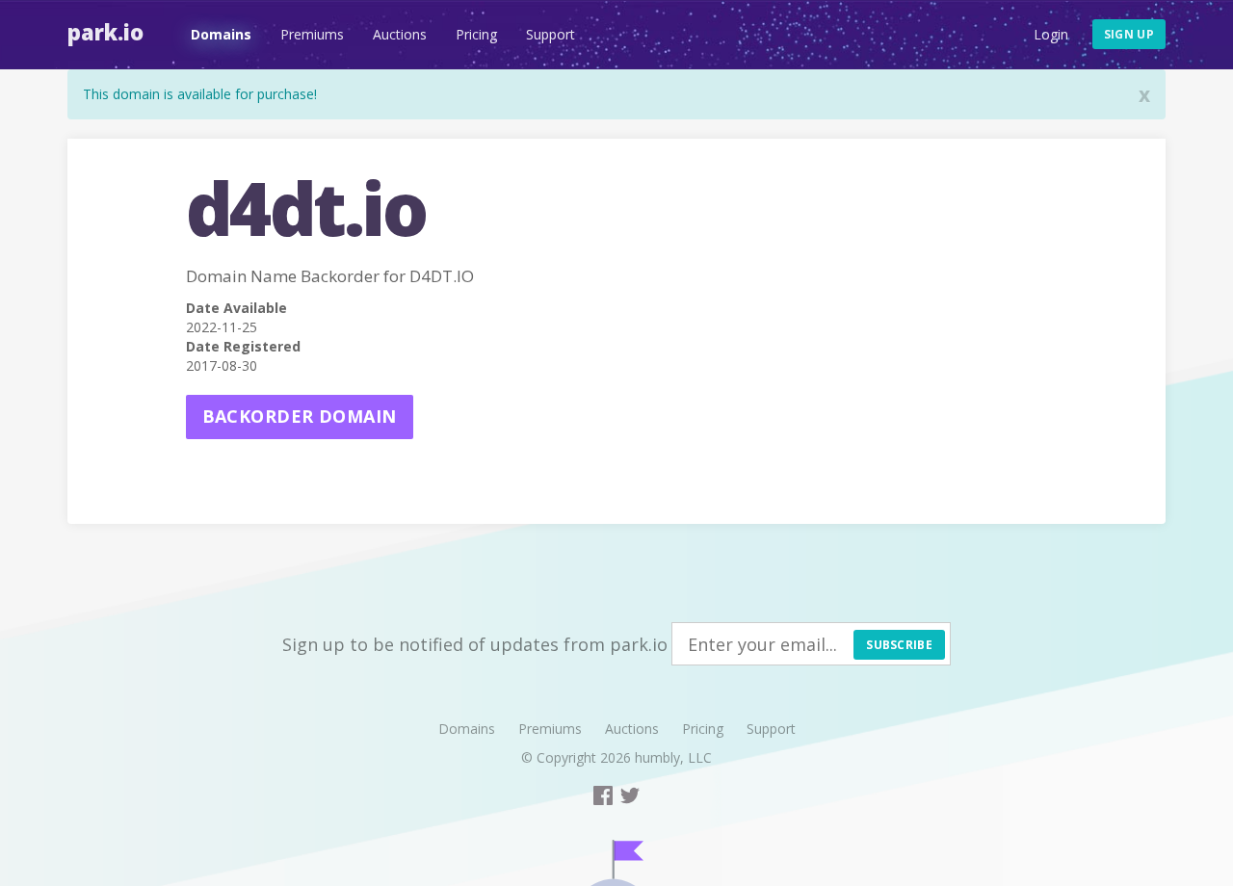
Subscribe (899, 645)
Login (1051, 34)
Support (550, 34)
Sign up (1129, 34)
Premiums (312, 34)
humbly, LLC (673, 757)
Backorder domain (299, 416)
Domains (221, 34)
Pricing (476, 34)
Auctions (400, 34)
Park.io (105, 31)
